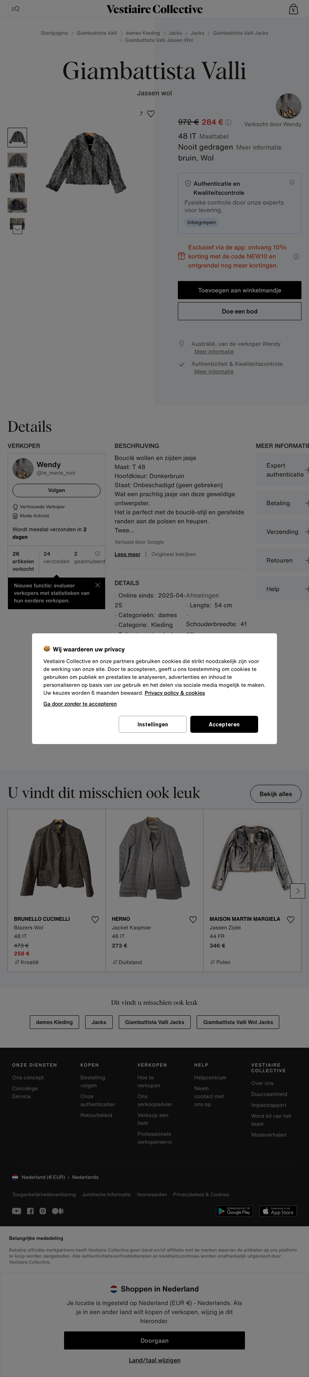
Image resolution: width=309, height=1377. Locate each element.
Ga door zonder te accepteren (80, 704)
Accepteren (224, 724)
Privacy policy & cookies (175, 693)
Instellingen (153, 724)
